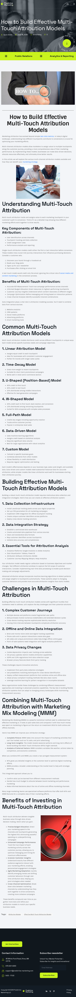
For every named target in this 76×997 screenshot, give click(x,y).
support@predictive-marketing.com (19, 971)
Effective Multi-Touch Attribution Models (37, 914)
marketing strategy (30, 162)
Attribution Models (15, 914)
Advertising (37, 35)
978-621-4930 (11, 966)
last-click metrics (47, 136)
